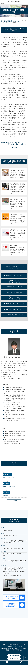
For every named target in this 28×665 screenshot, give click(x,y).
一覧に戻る (14, 148)
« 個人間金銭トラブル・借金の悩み (11, 142)
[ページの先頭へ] (25, 658)
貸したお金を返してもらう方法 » (17, 144)
